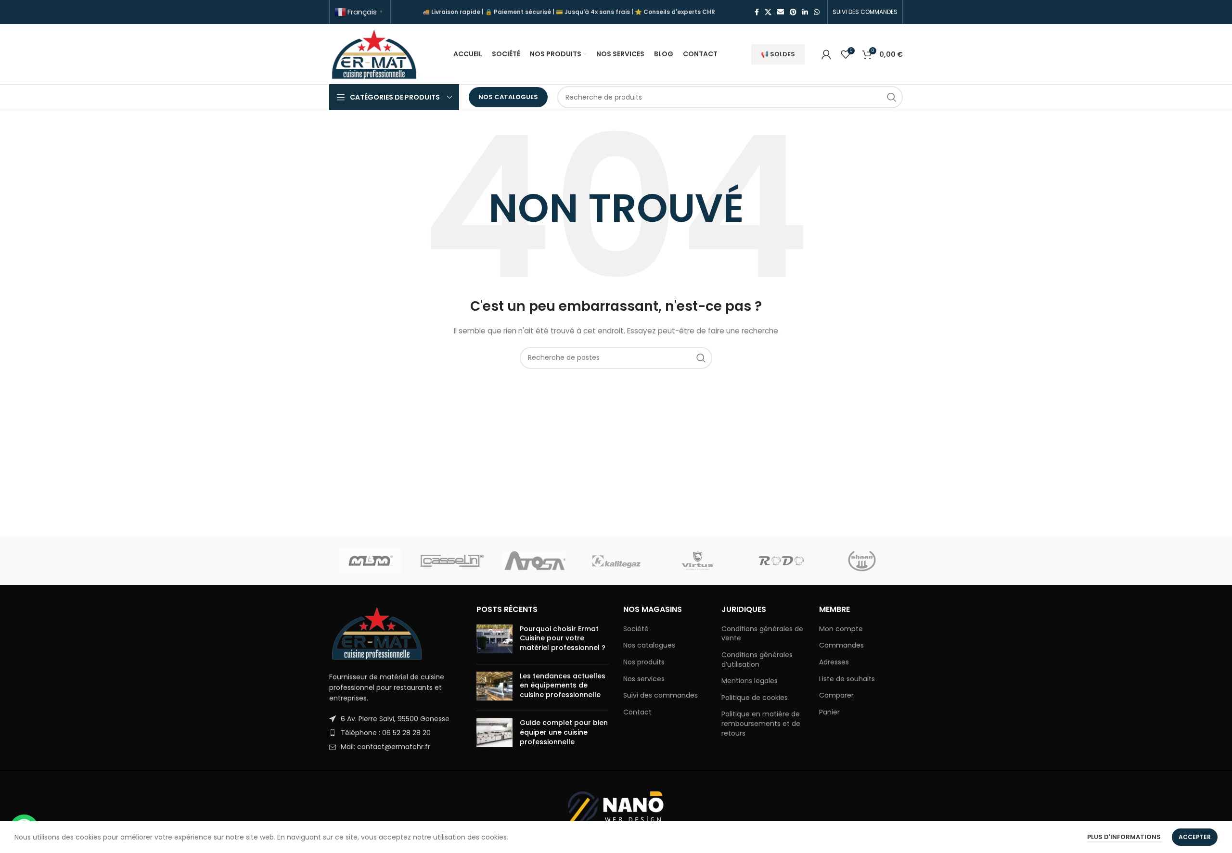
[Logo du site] (374, 53)
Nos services (644, 679)
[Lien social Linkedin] (805, 12)
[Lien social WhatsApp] (816, 12)
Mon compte (841, 629)
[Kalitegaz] (616, 561)
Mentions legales (749, 681)
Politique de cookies (754, 697)
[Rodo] (780, 561)
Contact (637, 712)
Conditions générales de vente (762, 633)
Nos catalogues (508, 97)
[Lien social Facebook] (757, 12)
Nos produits (644, 662)
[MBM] (370, 561)
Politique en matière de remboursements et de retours (760, 724)
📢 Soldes (778, 54)
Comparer (836, 695)
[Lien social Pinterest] (793, 12)
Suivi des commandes (660, 695)
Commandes (841, 645)
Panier (829, 712)
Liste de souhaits (847, 679)
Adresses (834, 662)
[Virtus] (698, 561)
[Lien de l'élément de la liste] (395, 718)
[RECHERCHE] (892, 97)
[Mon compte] (826, 54)
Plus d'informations (1124, 836)
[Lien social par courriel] (780, 12)
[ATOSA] (534, 561)
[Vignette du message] (494, 640)
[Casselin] (452, 561)
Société (636, 629)
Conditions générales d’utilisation (757, 659)
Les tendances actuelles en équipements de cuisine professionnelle (562, 685)
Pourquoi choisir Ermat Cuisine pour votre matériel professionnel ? (562, 638)
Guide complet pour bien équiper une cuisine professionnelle (564, 732)
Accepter (1195, 837)
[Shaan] (862, 561)
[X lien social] (768, 12)
